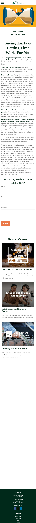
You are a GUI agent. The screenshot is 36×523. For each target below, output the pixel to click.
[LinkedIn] (21, 508)
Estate (18, 520)
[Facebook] (15, 508)
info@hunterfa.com (18, 505)
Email (3, 197)
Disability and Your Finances (15, 348)
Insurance (18, 522)
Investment (18, 518)
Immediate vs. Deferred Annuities (17, 269)
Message (4, 208)
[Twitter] (18, 508)
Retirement (18, 516)
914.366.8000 (19, 495)
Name (3, 186)
